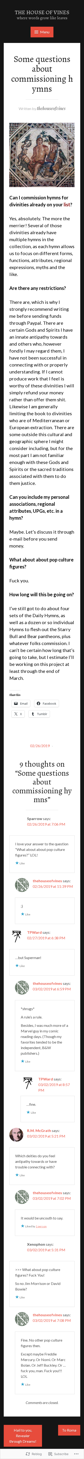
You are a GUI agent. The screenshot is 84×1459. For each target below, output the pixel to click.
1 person (41, 1226)
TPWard (34, 932)
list (67, 204)
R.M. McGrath (39, 1130)
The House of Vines (42, 12)
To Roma (69, 1430)
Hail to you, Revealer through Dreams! (22, 1435)
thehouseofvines (51, 108)
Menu (44, 32)
